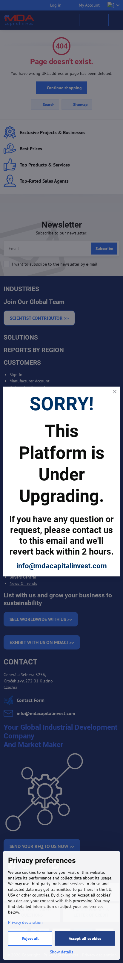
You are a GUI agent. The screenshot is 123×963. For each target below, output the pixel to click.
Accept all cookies (85, 938)
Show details (61, 952)
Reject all (30, 938)
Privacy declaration (25, 922)
